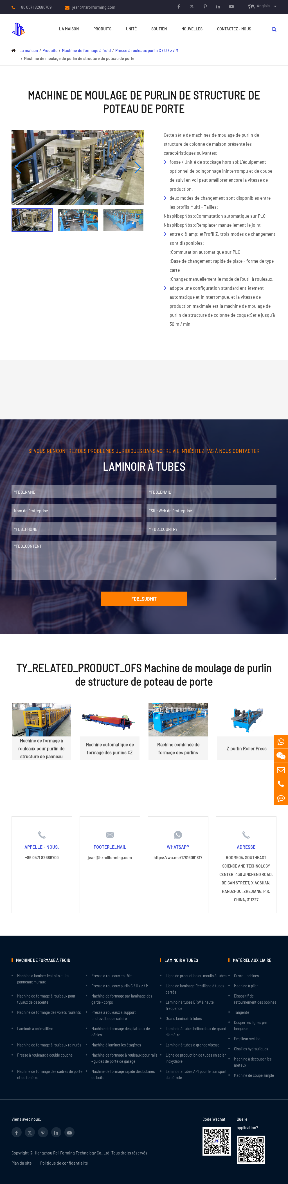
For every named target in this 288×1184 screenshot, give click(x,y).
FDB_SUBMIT (144, 599)
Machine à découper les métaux (252, 1062)
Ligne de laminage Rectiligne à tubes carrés (195, 988)
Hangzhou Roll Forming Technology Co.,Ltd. (73, 1152)
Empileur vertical (247, 1038)
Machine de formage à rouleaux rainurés (49, 1044)
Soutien (159, 28)
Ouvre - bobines (246, 975)
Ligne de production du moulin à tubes (196, 975)
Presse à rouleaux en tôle (111, 975)
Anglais (263, 5)
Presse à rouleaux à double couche (45, 1054)
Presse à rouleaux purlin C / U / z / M (146, 50)
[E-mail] (281, 770)
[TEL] (281, 784)
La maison (69, 28)
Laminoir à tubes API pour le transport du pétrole (196, 1074)
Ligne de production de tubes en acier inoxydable (196, 1058)
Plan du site (22, 1162)
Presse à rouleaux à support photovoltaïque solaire (113, 1015)
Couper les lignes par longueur (250, 1025)
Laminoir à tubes (181, 960)
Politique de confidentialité (64, 1162)
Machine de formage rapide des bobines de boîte (123, 1074)
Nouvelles (191, 28)
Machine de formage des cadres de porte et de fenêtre (49, 1074)
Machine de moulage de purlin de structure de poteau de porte (79, 58)
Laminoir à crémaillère (35, 1028)
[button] (18, 167)
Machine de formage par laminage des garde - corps (121, 999)
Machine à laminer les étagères (116, 1044)
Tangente (241, 1012)
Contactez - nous (234, 28)
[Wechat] (281, 756)
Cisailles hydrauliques (251, 1048)
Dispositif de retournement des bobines (255, 999)
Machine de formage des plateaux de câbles (120, 1031)
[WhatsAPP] (281, 742)
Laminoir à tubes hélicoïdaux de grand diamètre (196, 1031)
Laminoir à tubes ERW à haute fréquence (190, 1005)
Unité (131, 28)
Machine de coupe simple (254, 1075)
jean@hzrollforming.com (93, 7)
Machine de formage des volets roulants (49, 1012)
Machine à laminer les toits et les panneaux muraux (43, 978)
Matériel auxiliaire (252, 960)
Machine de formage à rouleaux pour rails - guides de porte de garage (124, 1058)
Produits (102, 28)
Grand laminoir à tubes (184, 1018)
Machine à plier (246, 985)
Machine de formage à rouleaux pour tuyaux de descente (46, 999)
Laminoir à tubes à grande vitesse (192, 1044)
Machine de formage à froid (86, 50)
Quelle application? (247, 1123)
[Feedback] (281, 798)
